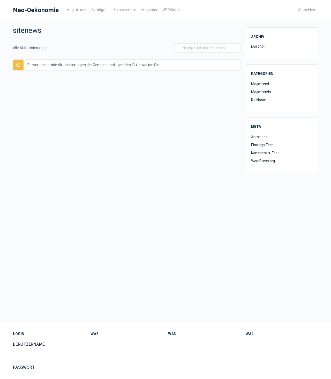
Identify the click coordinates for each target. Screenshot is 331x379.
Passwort (24, 367)
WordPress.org (263, 161)
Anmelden (306, 10)
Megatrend (260, 84)
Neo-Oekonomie (36, 10)
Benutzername (29, 344)
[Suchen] (178, 48)
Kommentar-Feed (265, 153)
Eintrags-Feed (262, 145)
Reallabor (258, 100)
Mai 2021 (258, 47)
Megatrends (261, 92)
